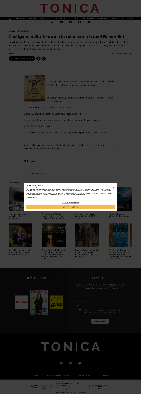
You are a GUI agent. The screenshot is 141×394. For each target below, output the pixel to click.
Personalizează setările (70, 203)
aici (36, 197)
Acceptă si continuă (70, 207)
